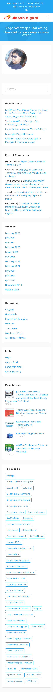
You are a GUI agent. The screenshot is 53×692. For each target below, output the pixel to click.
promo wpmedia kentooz (18, 608)
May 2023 (10, 256)
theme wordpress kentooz (18, 656)
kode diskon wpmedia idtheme (20, 572)
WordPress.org (13, 371)
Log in (8, 357)
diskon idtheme (29, 530)
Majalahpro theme (15, 590)
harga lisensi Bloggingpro (18, 560)
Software (9, 323)
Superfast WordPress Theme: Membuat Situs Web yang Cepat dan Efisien (26, 195)
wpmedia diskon (14, 674)
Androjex (11, 475)
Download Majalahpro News (19, 548)
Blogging (9, 309)
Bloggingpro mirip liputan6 (18, 500)
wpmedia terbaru (14, 681)
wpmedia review (33, 674)
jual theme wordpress (16, 566)
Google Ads (11, 314)
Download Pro (13, 554)
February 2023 (12, 261)
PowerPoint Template (16, 318)
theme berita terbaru (16, 632)
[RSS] (26, 9)
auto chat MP (12, 488)
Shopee (37, 608)
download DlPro (14, 542)
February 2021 (12, 265)
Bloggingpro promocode (17, 506)
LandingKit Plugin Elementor (19, 133)
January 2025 (11, 251)
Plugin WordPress (15, 602)
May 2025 (10, 242)
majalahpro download (16, 584)
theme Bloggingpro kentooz (19, 638)
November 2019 (13, 284)
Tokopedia (11, 668)
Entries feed (11, 362)
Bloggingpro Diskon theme (18, 493)
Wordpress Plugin (14, 332)
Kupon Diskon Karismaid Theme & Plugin (25, 129)
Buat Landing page (36, 512)
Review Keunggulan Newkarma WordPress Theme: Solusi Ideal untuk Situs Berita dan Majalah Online (26, 184)
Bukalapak (28, 518)
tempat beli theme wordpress (20, 614)
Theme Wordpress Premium (19, 662)
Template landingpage (17, 626)
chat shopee (12, 530)
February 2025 (12, 247)
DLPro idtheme (36, 536)
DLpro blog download (16, 536)
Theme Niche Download (17, 644)
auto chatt (27, 488)
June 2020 (10, 275)
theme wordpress (15, 650)
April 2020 (10, 280)
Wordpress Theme (29, 668)
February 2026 (12, 232)
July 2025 (9, 237)
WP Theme (31, 681)
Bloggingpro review (15, 512)
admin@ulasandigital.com (28, 6)
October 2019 (12, 289)
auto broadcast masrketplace (20, 481)
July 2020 (9, 270)
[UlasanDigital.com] (20, 16)
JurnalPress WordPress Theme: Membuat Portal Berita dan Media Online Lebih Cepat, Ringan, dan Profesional (26, 113)
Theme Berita (37, 626)
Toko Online (11, 328)
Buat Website (13, 518)
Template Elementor (16, 620)
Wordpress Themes (15, 337)
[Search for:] (26, 89)
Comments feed (13, 366)
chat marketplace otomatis (18, 524)
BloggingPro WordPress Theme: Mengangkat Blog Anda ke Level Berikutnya (25, 173)
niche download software (18, 596)
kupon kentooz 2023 (16, 578)
